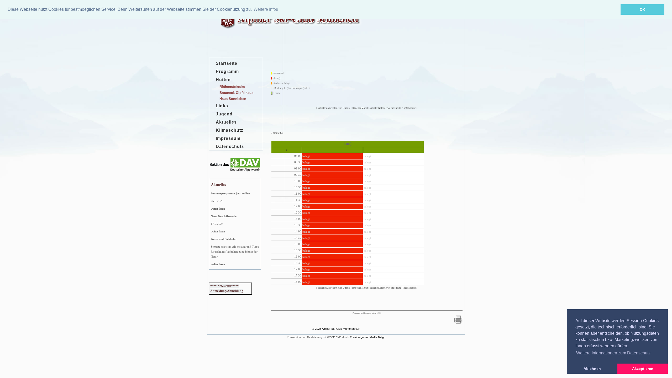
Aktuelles (226, 122)
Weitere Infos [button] (266, 9)
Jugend (224, 114)
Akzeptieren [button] (642, 368)
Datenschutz (230, 146)
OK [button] (642, 9)
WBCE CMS (334, 337)
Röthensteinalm (232, 87)
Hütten (223, 79)
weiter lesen (218, 208)
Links (222, 106)
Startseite (226, 63)
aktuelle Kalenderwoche (382, 108)
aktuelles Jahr (325, 108)
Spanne (412, 108)
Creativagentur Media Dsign (367, 337)
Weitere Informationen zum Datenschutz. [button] (614, 353)
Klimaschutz (229, 130)
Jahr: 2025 (278, 133)
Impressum (228, 138)
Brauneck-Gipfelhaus (236, 93)
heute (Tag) (401, 108)
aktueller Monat (360, 108)
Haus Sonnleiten (232, 99)
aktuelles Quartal (341, 108)
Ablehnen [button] (592, 368)
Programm (227, 71)
